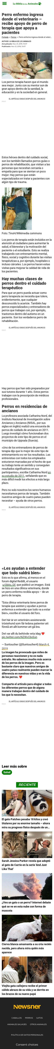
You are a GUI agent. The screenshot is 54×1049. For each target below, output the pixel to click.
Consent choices (27, 1044)
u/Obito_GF (8, 584)
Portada (5, 37)
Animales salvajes (17, 1024)
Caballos (17, 1018)
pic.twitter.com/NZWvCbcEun (19, 637)
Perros (13, 37)
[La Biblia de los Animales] (27, 4)
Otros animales (38, 1024)
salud (6, 772)
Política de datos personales (27, 1035)
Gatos (39, 1018)
